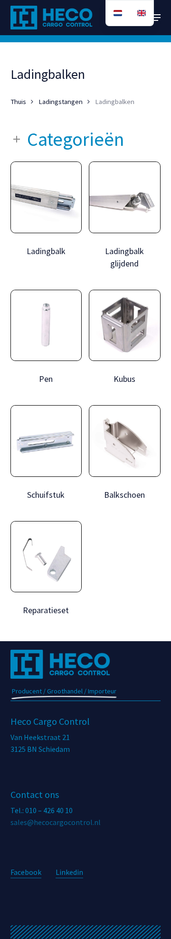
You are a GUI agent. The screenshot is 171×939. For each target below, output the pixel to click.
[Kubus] (124, 325)
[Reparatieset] (46, 557)
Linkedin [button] (69, 872)
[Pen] (46, 325)
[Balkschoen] (124, 441)
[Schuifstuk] (46, 441)
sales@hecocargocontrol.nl (55, 822)
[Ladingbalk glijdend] (124, 197)
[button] (155, 17)
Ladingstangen (60, 101)
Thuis (18, 101)
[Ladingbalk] (46, 197)
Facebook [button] (25, 872)
